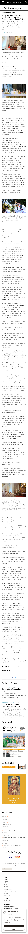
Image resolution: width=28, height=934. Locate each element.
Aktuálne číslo (7, 901)
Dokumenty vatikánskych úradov (12, 908)
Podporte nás (7, 893)
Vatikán (4, 843)
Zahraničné (5, 835)
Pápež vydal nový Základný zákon (12, 845)
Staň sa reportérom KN (10, 892)
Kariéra (5, 883)
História (6, 886)
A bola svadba (7, 824)
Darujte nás (7, 895)
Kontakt (6, 879)
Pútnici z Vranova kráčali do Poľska (12, 818)
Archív (5, 868)
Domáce (4, 816)
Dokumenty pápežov (9, 906)
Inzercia (6, 881)
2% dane (6, 884)
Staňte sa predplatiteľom (8, 766)
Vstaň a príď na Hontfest (9, 830)
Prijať (14, 926)
